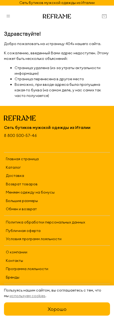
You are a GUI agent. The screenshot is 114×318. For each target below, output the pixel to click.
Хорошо (57, 309)
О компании (16, 252)
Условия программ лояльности (34, 238)
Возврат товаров (22, 184)
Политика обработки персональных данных (45, 222)
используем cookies (27, 295)
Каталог (13, 167)
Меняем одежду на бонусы (30, 192)
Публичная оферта (23, 230)
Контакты (14, 260)
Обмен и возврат (21, 209)
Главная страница (22, 158)
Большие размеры (22, 200)
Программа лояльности (27, 268)
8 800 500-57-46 (20, 135)
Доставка (15, 175)
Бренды (12, 277)
